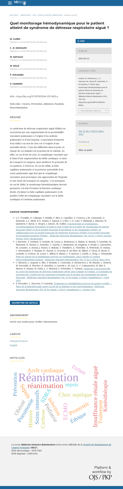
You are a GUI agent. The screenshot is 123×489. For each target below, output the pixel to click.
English (13, 345)
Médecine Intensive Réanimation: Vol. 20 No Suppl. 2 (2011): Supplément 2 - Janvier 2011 (60, 288)
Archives (26, 15)
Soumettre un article (25, 303)
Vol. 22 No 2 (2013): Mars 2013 (47, 15)
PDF (82, 41)
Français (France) (19, 341)
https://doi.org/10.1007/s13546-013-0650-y (37, 96)
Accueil (14, 15)
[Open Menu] (10, 3)
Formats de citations (91, 110)
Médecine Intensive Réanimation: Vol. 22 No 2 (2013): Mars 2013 (77, 259)
